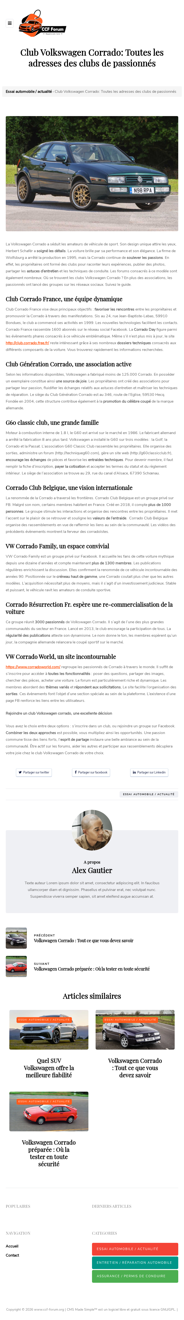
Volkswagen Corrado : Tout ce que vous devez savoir (135, 1068)
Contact (12, 1255)
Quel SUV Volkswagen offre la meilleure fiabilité (49, 1068)
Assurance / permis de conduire (131, 1276)
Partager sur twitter (35, 772)
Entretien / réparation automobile (134, 1263)
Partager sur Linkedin (151, 772)
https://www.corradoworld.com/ (33, 667)
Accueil (12, 1246)
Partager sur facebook (92, 772)
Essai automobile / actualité (149, 794)
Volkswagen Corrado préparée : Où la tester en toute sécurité (49, 1153)
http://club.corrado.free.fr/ (27, 343)
